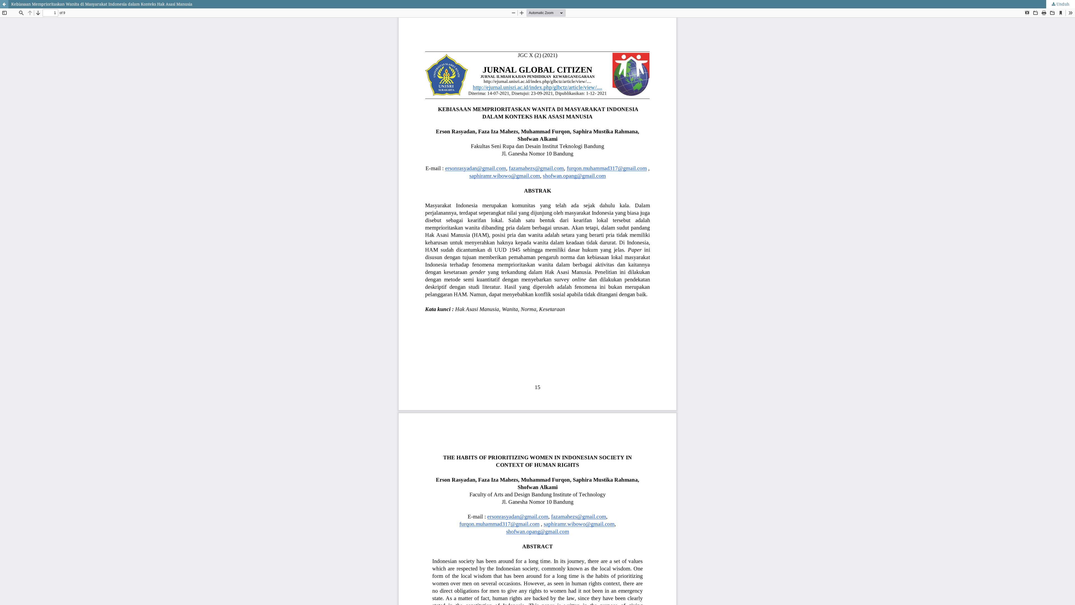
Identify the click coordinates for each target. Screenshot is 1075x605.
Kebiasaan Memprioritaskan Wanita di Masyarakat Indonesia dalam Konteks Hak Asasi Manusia (101, 4)
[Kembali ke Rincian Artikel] (4, 4)
